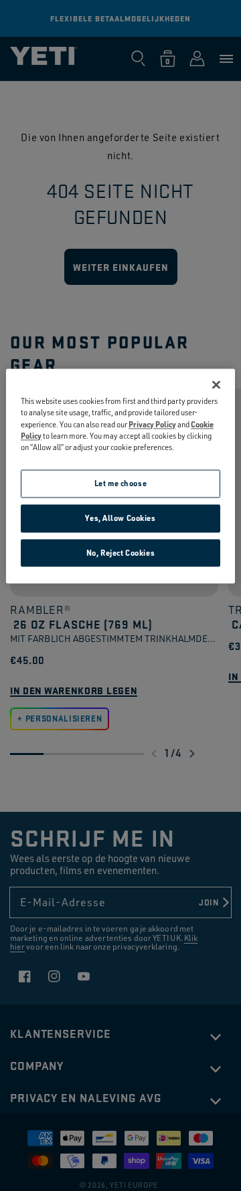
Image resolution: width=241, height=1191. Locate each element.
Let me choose (120, 483)
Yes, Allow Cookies (120, 518)
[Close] (216, 385)
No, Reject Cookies (120, 553)
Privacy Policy (152, 424)
